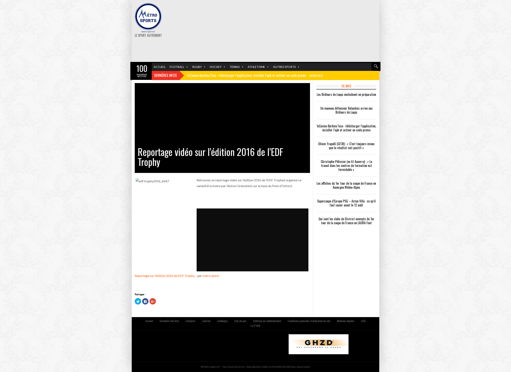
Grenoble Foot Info (169, 321)
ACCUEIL (160, 66)
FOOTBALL (177, 66)
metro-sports (210, 276)
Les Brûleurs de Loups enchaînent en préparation (346, 94)
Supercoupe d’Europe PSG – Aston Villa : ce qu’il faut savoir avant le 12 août (346, 203)
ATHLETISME (256, 66)
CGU (363, 321)
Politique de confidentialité (267, 321)
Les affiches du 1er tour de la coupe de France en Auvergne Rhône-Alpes (346, 185)
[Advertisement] (297, 31)
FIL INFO (346, 86)
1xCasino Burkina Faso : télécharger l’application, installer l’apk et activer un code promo (346, 128)
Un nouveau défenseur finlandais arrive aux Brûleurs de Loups (346, 110)
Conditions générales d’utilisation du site (309, 321)
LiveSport (190, 321)
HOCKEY (216, 66)
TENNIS (235, 66)
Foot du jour (240, 321)
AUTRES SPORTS (284, 66)
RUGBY (197, 66)
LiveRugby (222, 321)
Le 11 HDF (255, 325)
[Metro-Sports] (148, 18)
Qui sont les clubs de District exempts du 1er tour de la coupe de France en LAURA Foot (346, 220)
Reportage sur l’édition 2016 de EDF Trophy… (166, 276)
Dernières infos (165, 75)
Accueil (149, 321)
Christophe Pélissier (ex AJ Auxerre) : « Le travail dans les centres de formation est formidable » (346, 165)
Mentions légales (345, 321)
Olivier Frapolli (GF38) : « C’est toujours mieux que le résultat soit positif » (346, 145)
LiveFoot (206, 321)
